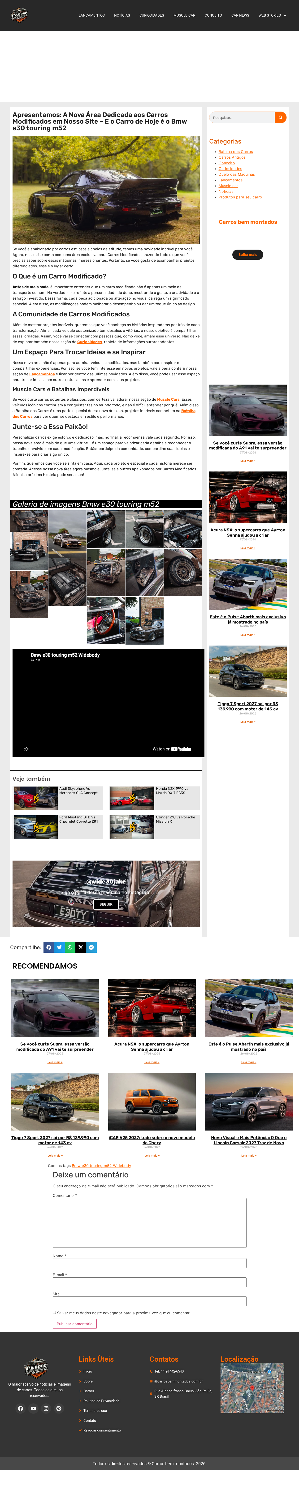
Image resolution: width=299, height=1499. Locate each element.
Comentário (65, 1195)
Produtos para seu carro (240, 197)
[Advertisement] (149, 66)
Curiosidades (151, 15)
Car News (240, 15)
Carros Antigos (232, 157)
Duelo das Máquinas (237, 174)
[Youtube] (33, 1408)
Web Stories (270, 15)
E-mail (60, 1275)
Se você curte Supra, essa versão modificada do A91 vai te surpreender (247, 445)
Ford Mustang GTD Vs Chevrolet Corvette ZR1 (78, 819)
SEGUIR (106, 904)
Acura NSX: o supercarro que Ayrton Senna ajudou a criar (247, 532)
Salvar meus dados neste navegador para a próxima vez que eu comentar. (123, 1313)
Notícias (122, 15)
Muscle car (184, 15)
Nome (59, 1256)
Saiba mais (247, 254)
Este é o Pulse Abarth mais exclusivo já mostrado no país (248, 619)
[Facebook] (20, 1408)
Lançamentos (92, 15)
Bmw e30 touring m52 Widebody (101, 1165)
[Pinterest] (59, 1408)
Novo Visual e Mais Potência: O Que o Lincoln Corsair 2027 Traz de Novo (249, 1140)
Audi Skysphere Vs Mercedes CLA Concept (78, 790)
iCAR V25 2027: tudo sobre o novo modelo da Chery (152, 1140)
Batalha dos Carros (236, 151)
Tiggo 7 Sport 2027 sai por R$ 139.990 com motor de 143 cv (248, 706)
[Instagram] (46, 1408)
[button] (48, 947)
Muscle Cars (168, 399)
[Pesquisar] (280, 117)
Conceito (213, 15)
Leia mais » (248, 460)
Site (56, 1294)
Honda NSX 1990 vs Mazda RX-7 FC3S (172, 790)
